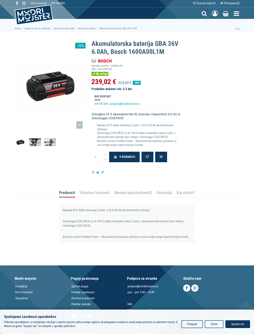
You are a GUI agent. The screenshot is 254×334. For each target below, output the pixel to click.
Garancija (164, 193)
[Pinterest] (103, 172)
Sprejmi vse (237, 324)
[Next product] (239, 28)
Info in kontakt (39, 3)
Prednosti (67, 193)
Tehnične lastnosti (94, 193)
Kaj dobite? (186, 193)
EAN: (93, 69)
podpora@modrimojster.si (125, 104)
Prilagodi (192, 324)
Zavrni (214, 324)
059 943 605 (58, 3)
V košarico (127, 157)
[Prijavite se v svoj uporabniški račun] (215, 13)
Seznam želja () (206, 3)
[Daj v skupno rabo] (93, 172)
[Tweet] (97, 172)
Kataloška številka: (100, 66)
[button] (236, 13)
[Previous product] (236, 28)
